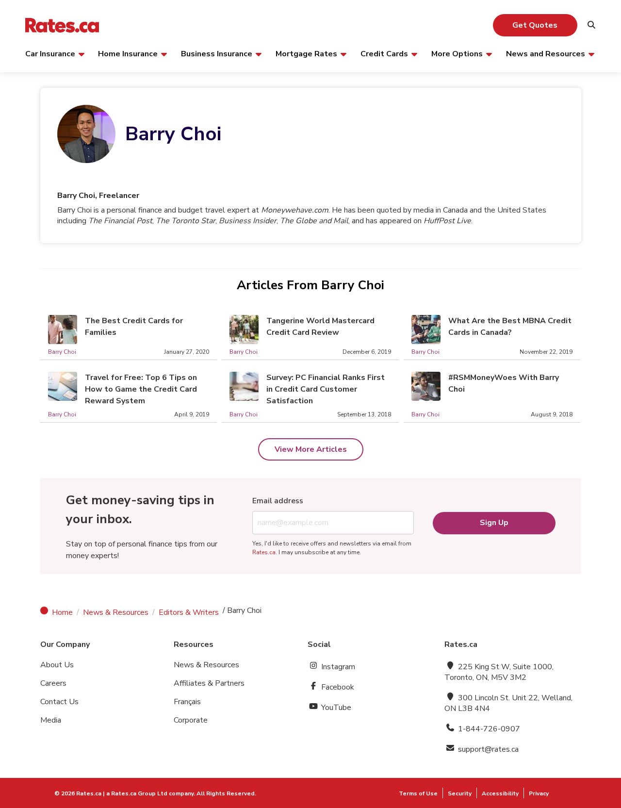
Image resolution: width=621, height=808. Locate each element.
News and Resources (545, 53)
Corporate (191, 720)
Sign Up (494, 522)
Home (62, 612)
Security (460, 793)
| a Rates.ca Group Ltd (135, 793)
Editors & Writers (189, 612)
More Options (457, 53)
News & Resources (115, 612)
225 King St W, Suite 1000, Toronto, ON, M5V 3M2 (499, 672)
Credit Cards (384, 53)
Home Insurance (128, 53)
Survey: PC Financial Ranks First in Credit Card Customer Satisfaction (325, 389)
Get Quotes (534, 25)
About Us (57, 665)
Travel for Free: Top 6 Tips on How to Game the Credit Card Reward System (141, 389)
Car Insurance (50, 53)
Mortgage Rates (306, 53)
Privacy (539, 793)
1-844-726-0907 (488, 729)
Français (187, 701)
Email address (277, 500)
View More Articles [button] (311, 449)
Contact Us (59, 701)
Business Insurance (216, 53)
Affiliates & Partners (209, 683)
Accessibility (500, 793)
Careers (53, 683)
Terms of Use (418, 793)
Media (50, 720)
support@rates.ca (487, 749)
